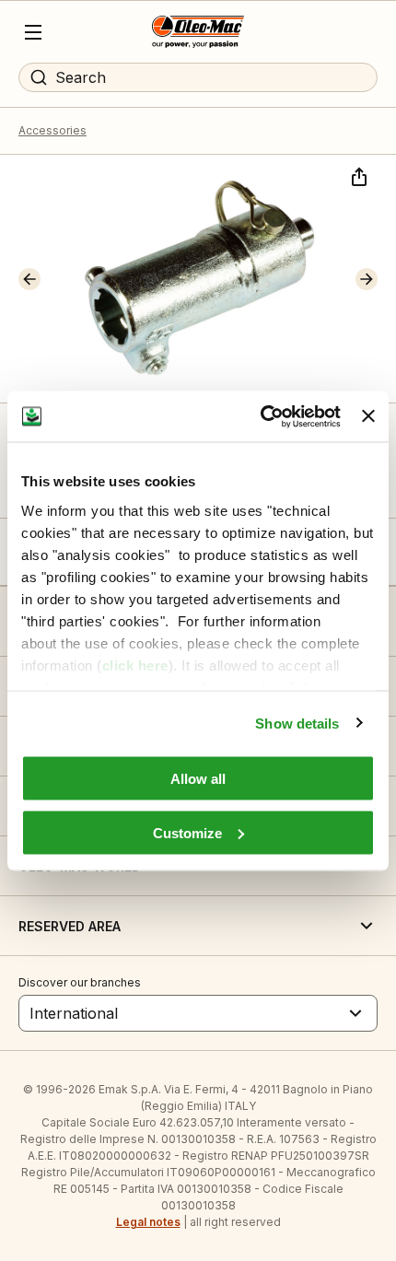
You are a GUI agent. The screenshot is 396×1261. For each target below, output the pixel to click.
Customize (187, 832)
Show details (297, 722)
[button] (29, 279)
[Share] (357, 175)
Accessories (52, 130)
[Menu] (33, 32)
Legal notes (148, 1222)
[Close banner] (368, 416)
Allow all (198, 779)
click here (135, 664)
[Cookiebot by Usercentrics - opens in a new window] (261, 416)
